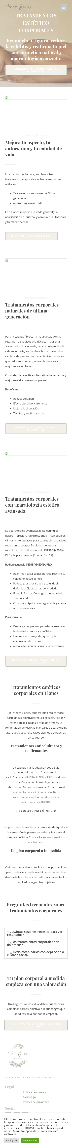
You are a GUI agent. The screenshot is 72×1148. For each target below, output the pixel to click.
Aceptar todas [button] (30, 1140)
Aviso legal (29, 1097)
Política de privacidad (36, 1102)
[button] (36, 933)
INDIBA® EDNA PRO (39, 777)
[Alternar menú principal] (63, 7)
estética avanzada (32, 877)
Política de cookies (34, 1092)
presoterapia (16, 827)
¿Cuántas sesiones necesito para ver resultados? (34, 933)
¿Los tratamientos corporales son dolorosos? (33, 943)
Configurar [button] (11, 1140)
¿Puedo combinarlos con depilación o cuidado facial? (35, 953)
